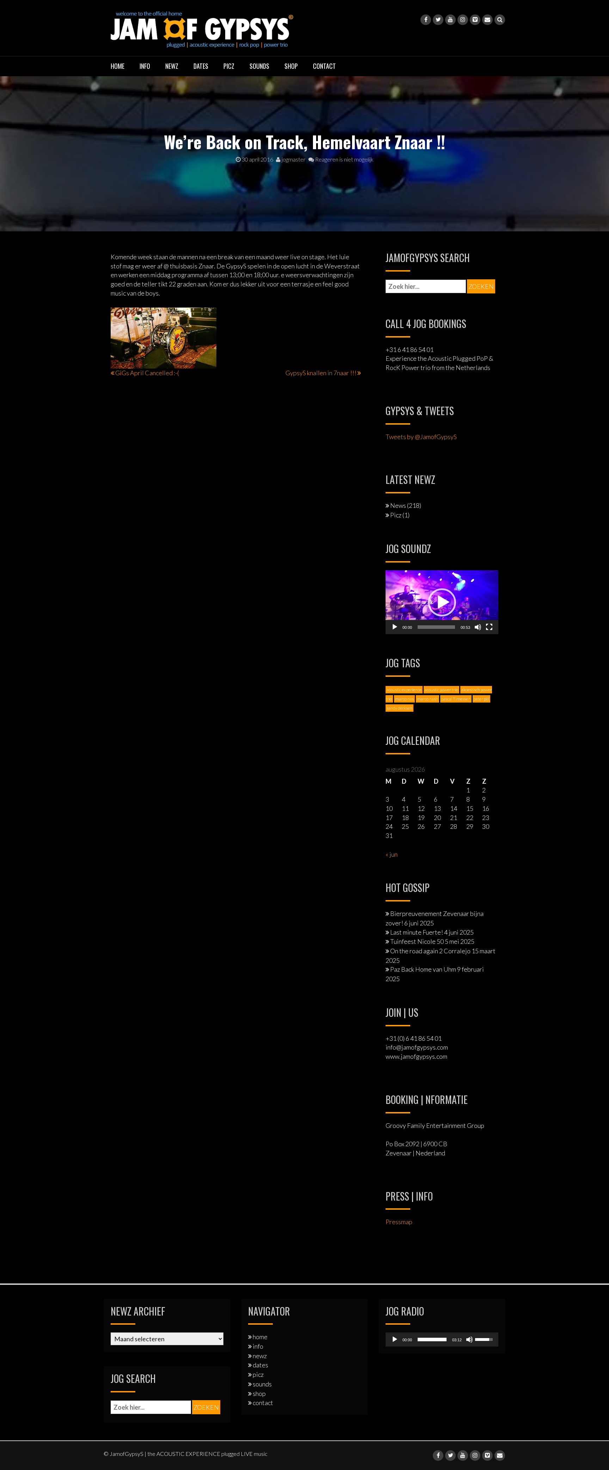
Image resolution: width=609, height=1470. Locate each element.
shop (291, 66)
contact (324, 66)
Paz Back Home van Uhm (423, 969)
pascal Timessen (455, 698)
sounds (259, 66)
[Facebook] (425, 19)
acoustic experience (404, 689)
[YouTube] (450, 19)
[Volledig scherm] (489, 627)
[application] (442, 602)
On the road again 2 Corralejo (430, 951)
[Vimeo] (475, 19)
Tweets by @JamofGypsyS (421, 437)
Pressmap (399, 1222)
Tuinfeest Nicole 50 (417, 941)
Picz (395, 515)
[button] (442, 602)
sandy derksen (399, 708)
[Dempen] (477, 627)
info (145, 66)
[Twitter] (438, 19)
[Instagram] (462, 19)
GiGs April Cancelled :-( (147, 373)
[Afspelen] (394, 627)
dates (200, 66)
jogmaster (293, 159)
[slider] (436, 627)
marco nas (404, 698)
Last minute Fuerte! (416, 932)
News (398, 505)
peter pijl (481, 698)
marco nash (427, 698)
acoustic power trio (441, 689)
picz (228, 66)
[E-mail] (487, 19)
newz (171, 66)
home (117, 66)
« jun (392, 854)
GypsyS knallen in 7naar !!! (320, 373)
